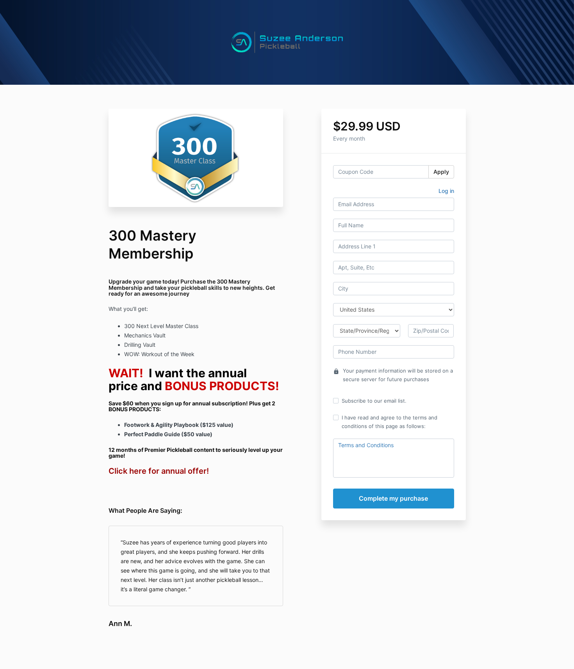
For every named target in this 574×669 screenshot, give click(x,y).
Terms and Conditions (366, 445)
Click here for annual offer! (159, 471)
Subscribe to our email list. (374, 401)
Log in (446, 190)
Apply (441, 171)
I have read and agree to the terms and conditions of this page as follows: (389, 421)
